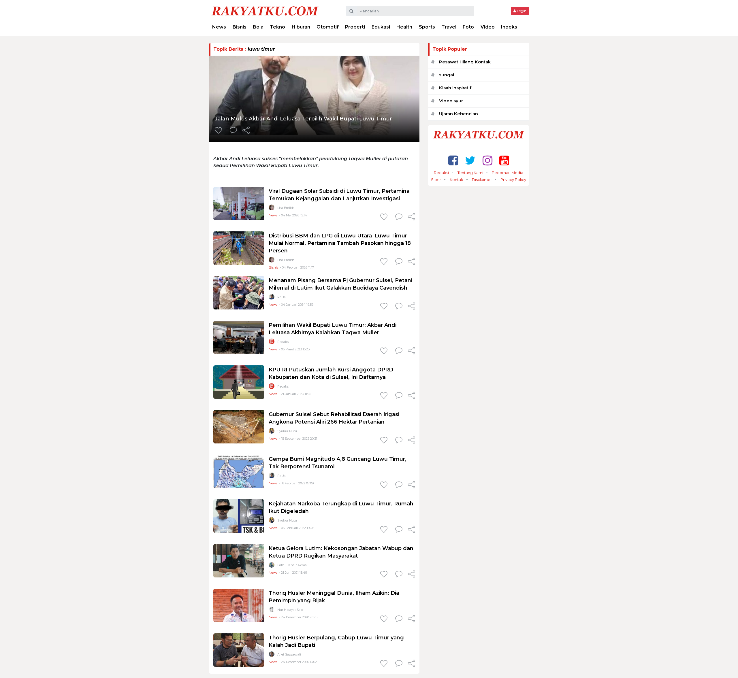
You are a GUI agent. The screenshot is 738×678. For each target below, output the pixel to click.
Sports (427, 27)
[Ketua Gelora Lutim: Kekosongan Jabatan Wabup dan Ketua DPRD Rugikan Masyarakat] (238, 560)
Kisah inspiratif (455, 87)
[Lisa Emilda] (271, 208)
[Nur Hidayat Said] (271, 610)
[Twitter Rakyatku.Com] (470, 160)
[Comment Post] (233, 130)
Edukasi (381, 27)
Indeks (509, 27)
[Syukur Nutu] (271, 432)
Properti (355, 27)
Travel (448, 27)
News (219, 27)
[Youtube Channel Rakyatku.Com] (504, 160)
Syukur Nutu (287, 431)
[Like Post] (219, 130)
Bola (258, 27)
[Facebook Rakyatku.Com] (453, 160)
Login (521, 11)
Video (488, 27)
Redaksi (283, 342)
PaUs (281, 297)
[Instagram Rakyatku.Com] (487, 160)
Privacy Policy (513, 179)
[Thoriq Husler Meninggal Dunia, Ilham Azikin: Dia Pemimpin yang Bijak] (238, 605)
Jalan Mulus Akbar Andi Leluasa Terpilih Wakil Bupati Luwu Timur (303, 119)
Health (404, 27)
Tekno (277, 27)
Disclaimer (482, 179)
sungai (446, 75)
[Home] (265, 10)
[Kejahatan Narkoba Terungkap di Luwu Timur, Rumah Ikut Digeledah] (238, 515)
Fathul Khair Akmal (292, 565)
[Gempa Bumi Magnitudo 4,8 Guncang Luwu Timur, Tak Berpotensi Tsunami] (238, 471)
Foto (468, 27)
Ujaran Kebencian (458, 113)
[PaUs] (271, 298)
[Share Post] (246, 130)
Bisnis (239, 27)
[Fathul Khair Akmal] (271, 566)
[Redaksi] (271, 342)
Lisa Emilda (286, 208)
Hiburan (301, 27)
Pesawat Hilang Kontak (465, 62)
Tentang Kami (470, 172)
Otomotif (328, 27)
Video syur (451, 100)
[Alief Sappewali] (271, 655)
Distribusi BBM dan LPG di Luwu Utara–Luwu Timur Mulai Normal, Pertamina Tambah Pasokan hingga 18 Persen (340, 243)
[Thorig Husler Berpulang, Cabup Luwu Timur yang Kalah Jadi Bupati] (238, 649)
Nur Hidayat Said (290, 610)
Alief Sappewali (289, 654)
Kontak (456, 179)
